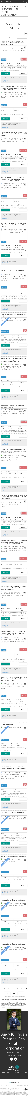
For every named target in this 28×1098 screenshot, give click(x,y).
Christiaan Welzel (9, 1085)
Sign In (3, 1)
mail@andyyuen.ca (5, 81)
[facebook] (12, 1059)
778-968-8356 (5, 80)
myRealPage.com (14, 1082)
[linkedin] (16, 1059)
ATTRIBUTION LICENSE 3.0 (22, 1085)
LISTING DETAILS (5, 73)
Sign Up (8, 1)
